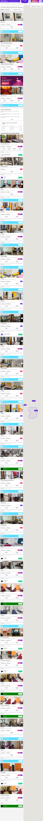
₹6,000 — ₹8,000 (5, 460)
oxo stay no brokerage (5, 637)
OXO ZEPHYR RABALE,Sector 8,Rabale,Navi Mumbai (8, 279)
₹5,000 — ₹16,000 (6, 66)
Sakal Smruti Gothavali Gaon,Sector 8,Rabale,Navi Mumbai (9, 190)
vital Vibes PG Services (5, 143)
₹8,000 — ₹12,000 (6, 24)
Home (2, 6)
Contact (20, 31)
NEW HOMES (3, 772)
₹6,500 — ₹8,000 (5, 326)
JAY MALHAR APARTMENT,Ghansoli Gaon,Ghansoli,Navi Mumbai (10, 773)
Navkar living (3, 502)
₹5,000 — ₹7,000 (5, 550)
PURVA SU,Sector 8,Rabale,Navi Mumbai (7, 212)
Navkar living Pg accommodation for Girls (7, 480)
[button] (34, 401)
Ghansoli (9, 6)
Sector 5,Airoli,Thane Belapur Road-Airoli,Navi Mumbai (15, 167)
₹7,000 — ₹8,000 (5, 214)
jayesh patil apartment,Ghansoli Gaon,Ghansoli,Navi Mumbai (10, 638)
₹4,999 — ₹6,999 (5, 775)
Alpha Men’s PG (3, 323)
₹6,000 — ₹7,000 (5, 192)
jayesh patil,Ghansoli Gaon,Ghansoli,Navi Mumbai (8, 796)
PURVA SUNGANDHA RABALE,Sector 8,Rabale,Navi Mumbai (10, 347)
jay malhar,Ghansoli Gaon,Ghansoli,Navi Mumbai (8, 661)
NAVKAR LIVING (4, 525)
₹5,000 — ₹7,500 (5, 259)
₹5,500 (3, 169)
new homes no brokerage (5, 660)
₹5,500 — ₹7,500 (5, 438)
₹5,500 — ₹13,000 (6, 146)
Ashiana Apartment (4, 167)
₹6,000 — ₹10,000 (6, 45)
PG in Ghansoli (3, 130)
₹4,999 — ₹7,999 (5, 798)
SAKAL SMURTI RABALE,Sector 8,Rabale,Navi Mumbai (9, 257)
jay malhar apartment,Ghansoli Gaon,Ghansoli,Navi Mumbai (10, 706)
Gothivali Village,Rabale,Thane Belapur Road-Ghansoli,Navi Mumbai (16, 96)
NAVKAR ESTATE (4, 95)
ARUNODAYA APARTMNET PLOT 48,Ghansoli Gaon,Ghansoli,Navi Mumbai (11, 616)
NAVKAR (2, 211)
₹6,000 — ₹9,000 (5, 416)
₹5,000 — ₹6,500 (5, 573)
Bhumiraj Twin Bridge (4, 548)
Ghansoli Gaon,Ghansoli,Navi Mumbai (13, 548)
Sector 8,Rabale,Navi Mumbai (5, 324)
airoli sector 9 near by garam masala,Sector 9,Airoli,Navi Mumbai (10, 144)
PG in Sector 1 (12, 130)
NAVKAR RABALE (4, 256)
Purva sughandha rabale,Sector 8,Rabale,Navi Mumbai (9, 369)
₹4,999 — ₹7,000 (5, 685)
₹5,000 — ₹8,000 (5, 236)
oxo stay (2, 547)
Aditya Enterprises (6, 154)
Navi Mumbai (5, 6)
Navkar (2, 189)
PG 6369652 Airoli (4, 166)
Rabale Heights (3, 96)
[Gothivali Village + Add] (20, 1)
